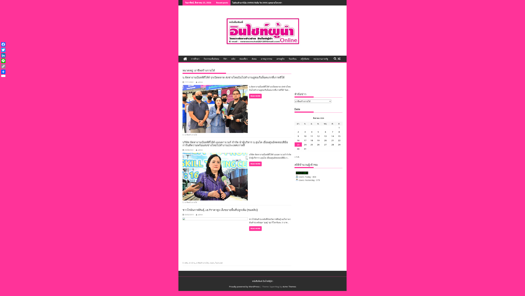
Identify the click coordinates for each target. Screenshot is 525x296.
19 (318, 140)
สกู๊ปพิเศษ (305, 59)
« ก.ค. (297, 156)
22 (339, 140)
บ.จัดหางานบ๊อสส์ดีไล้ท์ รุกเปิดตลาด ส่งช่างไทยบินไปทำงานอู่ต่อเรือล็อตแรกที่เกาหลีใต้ (234, 77)
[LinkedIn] (3, 55)
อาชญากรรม (266, 59)
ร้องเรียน (292, 59)
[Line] (3, 61)
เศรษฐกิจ (280, 59)
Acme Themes (289, 286)
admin (200, 82)
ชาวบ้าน (192, 263)
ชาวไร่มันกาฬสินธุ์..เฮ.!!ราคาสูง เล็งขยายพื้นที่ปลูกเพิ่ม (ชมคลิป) (220, 210)
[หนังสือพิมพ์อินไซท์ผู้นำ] (185, 58)
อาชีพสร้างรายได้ (191, 135)
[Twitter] (3, 50)
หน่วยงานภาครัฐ (320, 59)
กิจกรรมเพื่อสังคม (211, 59)
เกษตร (212, 263)
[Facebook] (3, 44)
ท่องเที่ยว (243, 59)
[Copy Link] (3, 66)
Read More (255, 96)
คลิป (233, 59)
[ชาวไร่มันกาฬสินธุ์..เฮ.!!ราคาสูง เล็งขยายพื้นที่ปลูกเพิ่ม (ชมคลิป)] (215, 219)
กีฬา (225, 59)
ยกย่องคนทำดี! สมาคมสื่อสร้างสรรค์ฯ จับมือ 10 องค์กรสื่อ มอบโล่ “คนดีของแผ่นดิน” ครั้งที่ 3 (270, 2)
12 (318, 136)
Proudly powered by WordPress (244, 286)
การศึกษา (195, 59)
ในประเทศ (219, 263)
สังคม (254, 59)
